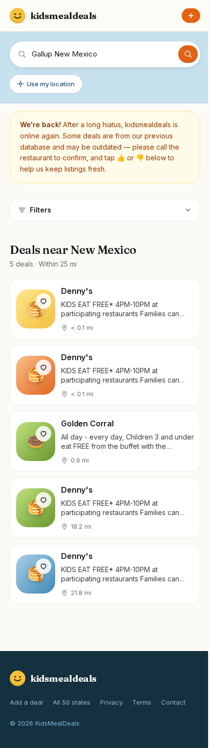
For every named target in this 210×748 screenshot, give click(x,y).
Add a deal (26, 702)
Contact (173, 702)
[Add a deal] (191, 15)
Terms (141, 702)
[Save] (43, 301)
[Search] (188, 54)
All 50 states (71, 702)
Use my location (51, 84)
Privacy (111, 702)
